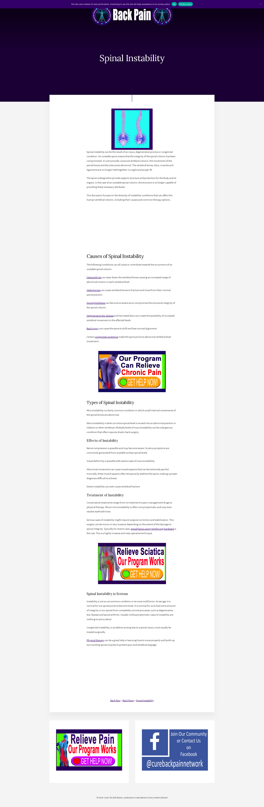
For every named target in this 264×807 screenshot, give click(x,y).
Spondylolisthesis (96, 303)
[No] (260, 4)
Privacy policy (186, 4)
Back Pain (115, 700)
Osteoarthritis (94, 277)
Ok (174, 4)
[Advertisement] (132, 225)
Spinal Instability (145, 700)
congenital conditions (106, 337)
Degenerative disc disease (100, 315)
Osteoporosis (94, 290)
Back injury (93, 328)
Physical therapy (95, 640)
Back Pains (128, 700)
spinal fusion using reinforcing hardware (152, 529)
